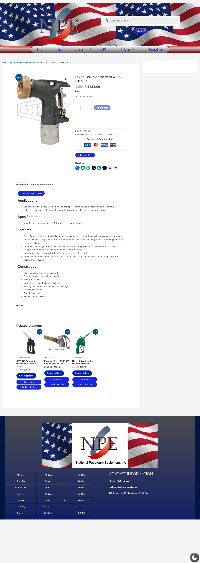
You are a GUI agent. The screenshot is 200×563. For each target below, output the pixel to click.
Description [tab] (22, 184)
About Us (79, 49)
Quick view (29, 382)
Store (58, 49)
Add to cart (102, 107)
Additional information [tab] (41, 184)
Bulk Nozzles (91, 134)
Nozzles (112, 134)
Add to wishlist (85, 155)
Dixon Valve (103, 134)
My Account (125, 49)
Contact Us (102, 49)
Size (77, 91)
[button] (66, 79)
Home (39, 49)
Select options (26, 375)
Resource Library (156, 49)
